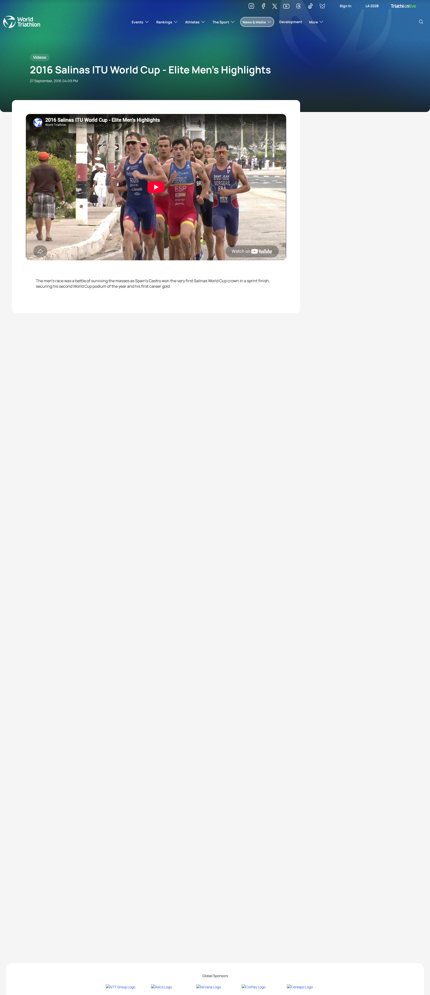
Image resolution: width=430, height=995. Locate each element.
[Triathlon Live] (403, 6)
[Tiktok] (310, 6)
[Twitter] (274, 6)
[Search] (421, 22)
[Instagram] (251, 6)
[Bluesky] (322, 6)
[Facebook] (263, 6)
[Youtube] (286, 6)
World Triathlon (21, 22)
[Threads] (298, 6)
